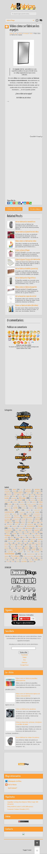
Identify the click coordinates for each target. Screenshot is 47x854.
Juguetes (7, 532)
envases (7, 519)
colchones (31, 508)
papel (30, 543)
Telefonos (7, 558)
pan (25, 543)
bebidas (38, 494)
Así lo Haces (12, 784)
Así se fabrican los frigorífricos (25, 278)
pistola (20, 548)
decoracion (7, 515)
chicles (15, 506)
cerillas (40, 504)
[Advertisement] (27, 106)
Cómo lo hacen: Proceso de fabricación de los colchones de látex (27, 260)
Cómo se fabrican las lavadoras (26, 709)
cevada (9, 506)
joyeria (30, 530)
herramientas (31, 526)
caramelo (7, 502)
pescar (12, 546)
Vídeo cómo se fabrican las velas (25, 241)
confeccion (37, 510)
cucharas (7, 514)
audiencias (8, 493)
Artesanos (37, 491)
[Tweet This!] (11, 203)
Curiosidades (36, 514)
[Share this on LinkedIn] (25, 203)
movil (20, 539)
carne (22, 502)
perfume (33, 544)
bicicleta (7, 496)
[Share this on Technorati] (30, 203)
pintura (7, 548)
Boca (26, 496)
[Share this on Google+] (14, 203)
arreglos (20, 491)
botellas (14, 498)
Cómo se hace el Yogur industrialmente (22, 251)
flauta (16, 521)
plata (34, 548)
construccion (9, 512)
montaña (37, 537)
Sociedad (25, 33)
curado (29, 514)
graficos (7, 526)
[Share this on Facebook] (8, 203)
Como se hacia (14, 510)
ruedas (33, 549)
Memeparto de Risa (14, 781)
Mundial (33, 539)
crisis (30, 512)
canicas (33, 500)
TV (5, 559)
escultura (30, 519)
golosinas (30, 524)
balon (40, 493)
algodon (28, 489)
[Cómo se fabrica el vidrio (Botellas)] (11, 308)
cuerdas (14, 514)
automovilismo (18, 493)
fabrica (37, 519)
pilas (39, 546)
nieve (25, 541)
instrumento (8, 530)
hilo (15, 528)
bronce (32, 498)
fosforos (30, 521)
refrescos (15, 549)
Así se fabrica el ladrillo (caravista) (26, 269)
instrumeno (38, 528)
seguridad (10, 551)
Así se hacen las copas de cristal (25, 296)
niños (32, 541)
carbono (15, 502)
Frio (6, 522)
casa (15, 33)
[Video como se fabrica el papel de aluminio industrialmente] (11, 290)
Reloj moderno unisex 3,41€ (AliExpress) (20, 806)
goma (38, 524)
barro (20, 494)
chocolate (22, 506)
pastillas (7, 544)
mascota (22, 535)
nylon (38, 541)
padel (16, 543)
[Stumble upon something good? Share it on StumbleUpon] (16, 203)
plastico (26, 548)
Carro (28, 502)
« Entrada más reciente (13, 209)
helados (22, 526)
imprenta (20, 528)
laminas (20, 532)
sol (23, 554)
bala (35, 493)
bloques (20, 496)
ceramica (21, 504)
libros (20, 533)
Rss (24, 660)
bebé (32, 494)
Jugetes (36, 530)
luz (38, 533)
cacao (6, 500)
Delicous (24, 662)
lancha (30, 532)
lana (25, 532)
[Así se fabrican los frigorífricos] (11, 281)
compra (28, 510)
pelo (28, 544)
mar (16, 535)
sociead (37, 551)
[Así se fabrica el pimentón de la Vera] (11, 235)
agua (14, 489)
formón (23, 521)
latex (41, 532)
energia (38, 517)
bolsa (38, 496)
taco (39, 554)
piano (27, 546)
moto (6, 539)
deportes (25, 515)
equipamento (15, 519)
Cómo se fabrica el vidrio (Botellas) (26, 305)
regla (21, 549)
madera (7, 535)
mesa (6, 537)
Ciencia (30, 506)
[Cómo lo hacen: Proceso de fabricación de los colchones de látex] (11, 262)
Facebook (24, 655)
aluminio (37, 489)
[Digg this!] (19, 203)
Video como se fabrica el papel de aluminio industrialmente (26, 288)
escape (23, 519)
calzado (19, 500)
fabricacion (8, 521)
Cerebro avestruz (31, 504)
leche (8, 533)
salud (40, 549)
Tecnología (15, 556)
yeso (17, 561)
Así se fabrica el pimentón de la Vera (27, 232)
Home (11, 33)
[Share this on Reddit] (27, 203)
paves (19, 544)
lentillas (14, 533)
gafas (40, 522)
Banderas (9, 494)
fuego (17, 522)
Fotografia (37, 521)
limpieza (26, 533)
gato (16, 524)
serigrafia (19, 551)
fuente (23, 522)
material (30, 535)
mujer (26, 539)
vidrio (31, 33)
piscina (13, 548)
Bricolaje (22, 498)
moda (24, 537)
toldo (18, 558)
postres (40, 548)
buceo (38, 498)
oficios (6, 543)
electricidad (17, 517)
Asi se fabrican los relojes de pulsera (27, 737)
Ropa (27, 549)
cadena (12, 500)
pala (21, 543)
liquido (33, 533)
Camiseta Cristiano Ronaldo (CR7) (18, 809)
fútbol (35, 522)
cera (15, 504)
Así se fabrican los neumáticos (25, 222)
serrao (28, 551)
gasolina (9, 524)
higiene (10, 528)
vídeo (30, 559)
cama (26, 500)
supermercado (31, 554)
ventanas (23, 559)
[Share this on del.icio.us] (22, 203)
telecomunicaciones (28, 556)
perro (39, 544)
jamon (17, 530)
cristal (20, 33)
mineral (18, 537)
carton (34, 502)
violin (12, 561)
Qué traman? (12, 788)
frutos (11, 522)
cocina (24, 508)
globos (22, 524)
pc (23, 544)
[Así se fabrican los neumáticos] (11, 225)
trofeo (28, 558)
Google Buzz (24, 665)
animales (7, 491)
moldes (30, 537)
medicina (37, 535)
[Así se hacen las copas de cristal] (11, 299)
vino (41, 559)
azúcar (29, 493)
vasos (10, 559)
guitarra (14, 526)
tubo (34, 558)
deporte (16, 515)
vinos (7, 561)
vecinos (17, 559)
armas (14, 491)
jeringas (23, 530)
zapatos (31, 561)
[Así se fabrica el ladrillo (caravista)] (11, 272)
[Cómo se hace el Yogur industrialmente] (11, 253)
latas (36, 532)
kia (15, 532)
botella (7, 498)
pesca (6, 546)
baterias (26, 494)
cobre (38, 506)
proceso (8, 549)
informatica (28, 528)
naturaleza (10, 541)
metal (11, 537)
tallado (7, 556)
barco (15, 494)
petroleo (19, 546)
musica (40, 539)
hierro (40, 526)
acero (6, 489)
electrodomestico (28, 517)
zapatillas (24, 561)
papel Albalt (37, 543)
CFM (8, 27)
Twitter (24, 657)
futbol (29, 522)
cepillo (10, 504)
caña (38, 500)
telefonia (38, 556)
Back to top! (37, 843)
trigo (23, 558)
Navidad (18, 541)
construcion (22, 512)
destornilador (36, 515)
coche (15, 508)
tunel (39, 558)
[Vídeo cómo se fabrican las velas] (11, 244)
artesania (28, 491)
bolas (32, 496)
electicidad (8, 517)
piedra (33, 546)
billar (13, 496)
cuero (21, 514)
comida (39, 508)
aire (21, 489)
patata (13, 544)
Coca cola (7, 508)
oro (11, 543)
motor (13, 539)
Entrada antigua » (35, 209)
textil (13, 558)
